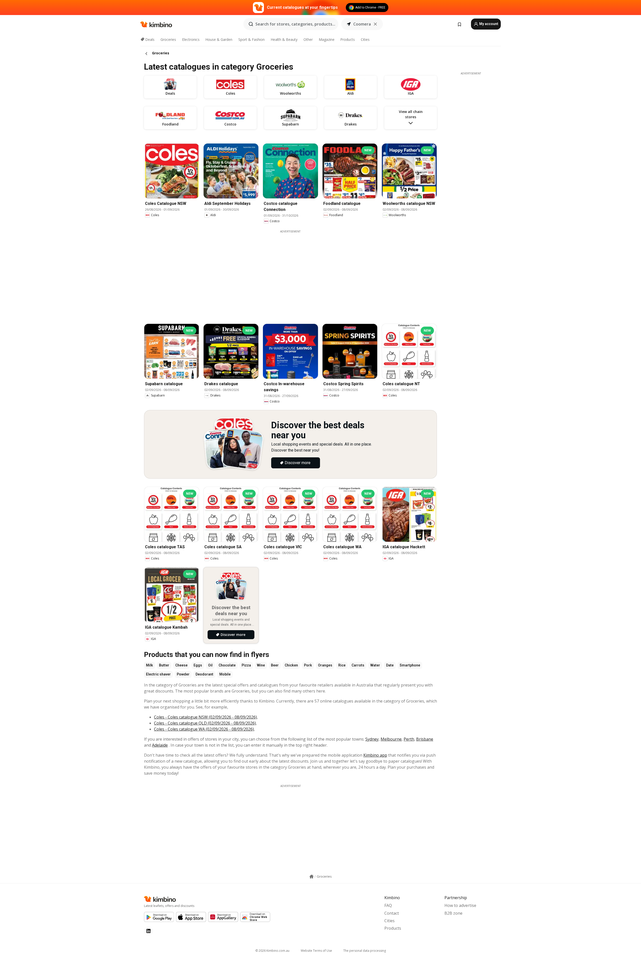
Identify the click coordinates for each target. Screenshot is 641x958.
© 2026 (272, 950)
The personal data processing (364, 950)
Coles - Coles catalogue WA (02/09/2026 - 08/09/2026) (204, 729)
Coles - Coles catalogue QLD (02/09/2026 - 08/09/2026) (205, 723)
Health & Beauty (284, 39)
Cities (365, 39)
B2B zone (453, 913)
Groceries (168, 39)
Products (347, 39)
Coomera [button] (362, 24)
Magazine (327, 39)
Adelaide (160, 745)
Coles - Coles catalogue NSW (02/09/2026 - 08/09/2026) (205, 717)
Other (308, 39)
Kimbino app (375, 755)
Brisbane (424, 739)
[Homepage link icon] (311, 877)
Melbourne (391, 739)
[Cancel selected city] (375, 24)
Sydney (372, 739)
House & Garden (218, 39)
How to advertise (460, 905)
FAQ (388, 905)
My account (488, 24)
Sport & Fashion (251, 39)
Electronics (191, 39)
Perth (409, 739)
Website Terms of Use (316, 950)
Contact (391, 913)
